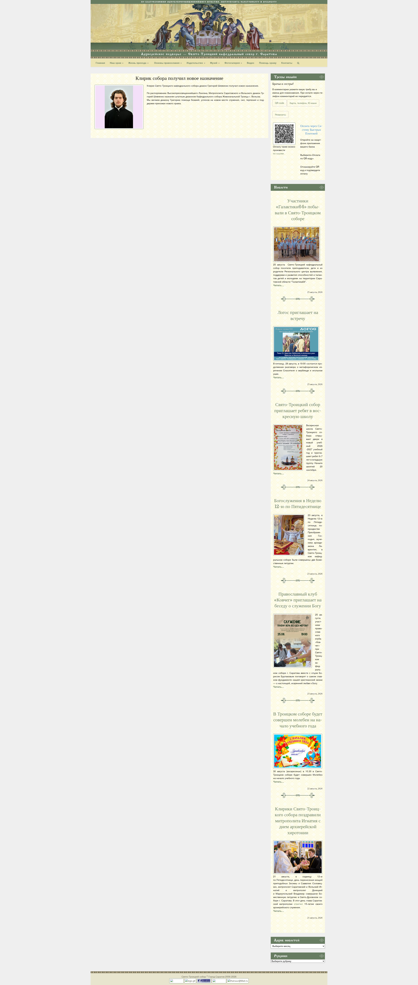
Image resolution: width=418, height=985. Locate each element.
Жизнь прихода (137, 62)
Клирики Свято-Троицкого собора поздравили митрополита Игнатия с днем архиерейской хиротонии (298, 820)
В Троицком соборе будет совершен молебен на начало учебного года (297, 720)
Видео (250, 62)
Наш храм (116, 62)
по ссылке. (278, 153)
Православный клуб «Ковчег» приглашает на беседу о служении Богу (298, 600)
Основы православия (166, 62)
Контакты (286, 62)
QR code (279, 103)
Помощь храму (267, 62)
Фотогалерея (232, 62)
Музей (214, 62)
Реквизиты (280, 114)
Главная (100, 62)
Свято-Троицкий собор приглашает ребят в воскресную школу (297, 410)
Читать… (278, 285)
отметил (298, 903)
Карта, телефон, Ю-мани (303, 103)
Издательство (195, 62)
